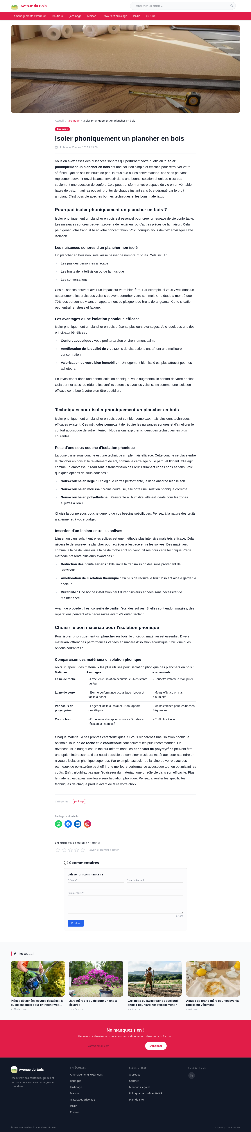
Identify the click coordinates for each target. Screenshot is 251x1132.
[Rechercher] (231, 5)
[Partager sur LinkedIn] (77, 824)
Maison (91, 16)
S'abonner (156, 1046)
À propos (134, 1074)
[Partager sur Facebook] (68, 824)
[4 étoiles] (77, 850)
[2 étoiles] (64, 850)
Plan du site (136, 1099)
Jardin (136, 16)
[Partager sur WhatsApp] (58, 824)
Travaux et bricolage (114, 16)
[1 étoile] (58, 850)
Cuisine (150, 16)
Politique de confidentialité (145, 1093)
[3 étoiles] (70, 850)
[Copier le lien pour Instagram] (87, 824)
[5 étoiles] (83, 850)
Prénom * (73, 880)
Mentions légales (139, 1087)
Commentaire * (76, 893)
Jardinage (75, 16)
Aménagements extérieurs (30, 16)
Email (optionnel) (135, 880)
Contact (134, 1081)
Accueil (59, 120)
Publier (75, 923)
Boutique (58, 16)
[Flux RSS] (191, 1075)
